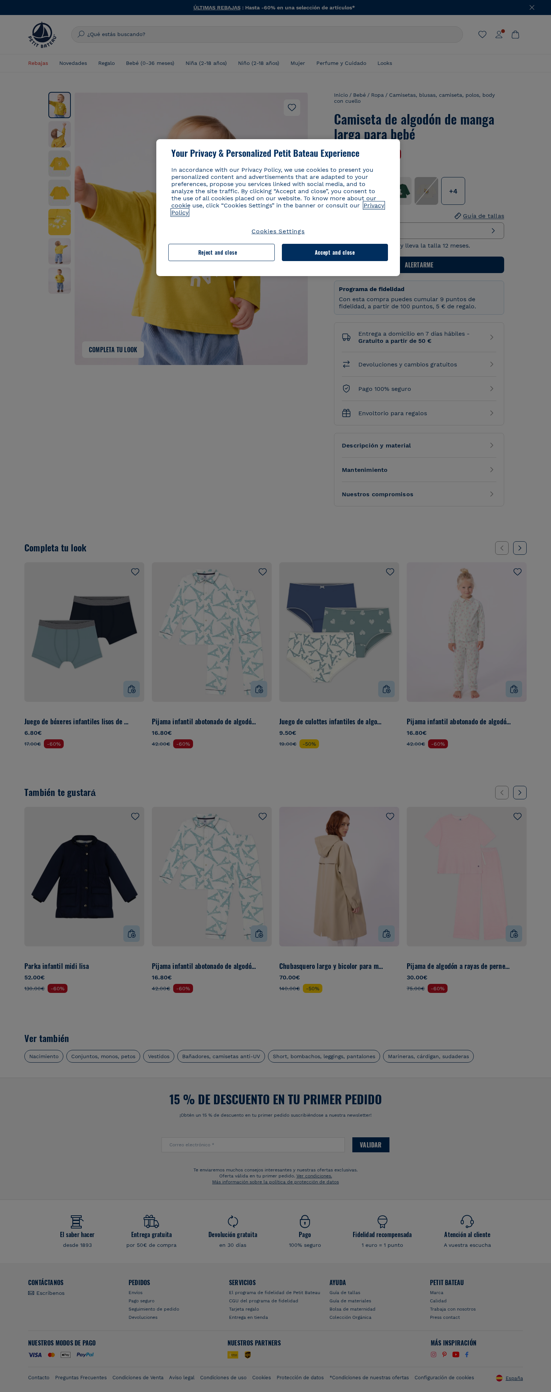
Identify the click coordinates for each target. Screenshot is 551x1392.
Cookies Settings (278, 231)
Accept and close (335, 252)
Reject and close (217, 252)
